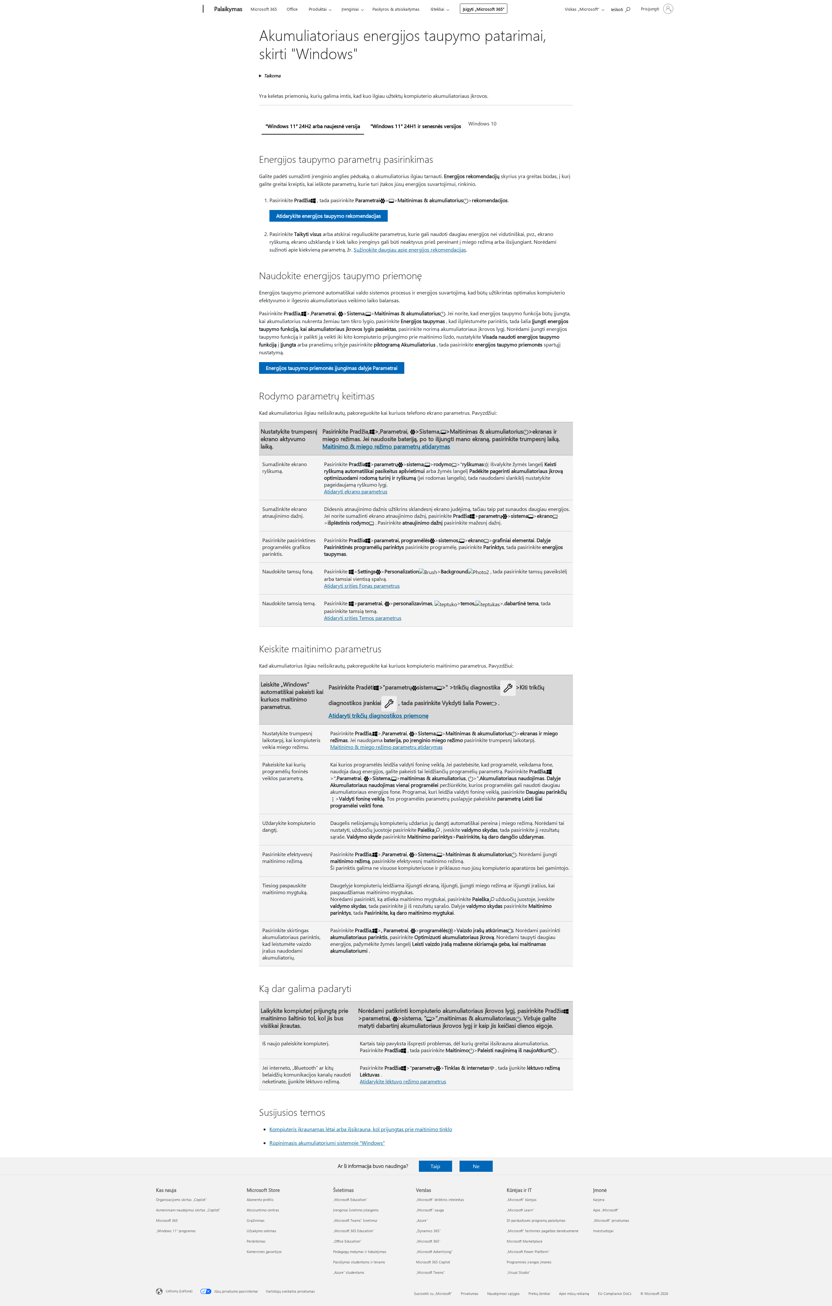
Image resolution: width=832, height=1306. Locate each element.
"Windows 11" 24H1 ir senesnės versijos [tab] (415, 126)
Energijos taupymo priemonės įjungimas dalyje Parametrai (331, 367)
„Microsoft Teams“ (430, 1272)
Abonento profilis (260, 1199)
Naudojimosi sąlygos (503, 1293)
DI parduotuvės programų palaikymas (536, 1220)
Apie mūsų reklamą (574, 1293)
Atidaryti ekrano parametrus (355, 491)
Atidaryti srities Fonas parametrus (362, 585)
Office (292, 9)
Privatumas (469, 1293)
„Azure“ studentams (348, 1272)
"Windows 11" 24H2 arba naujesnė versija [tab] (313, 126)
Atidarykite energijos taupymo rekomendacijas (328, 215)
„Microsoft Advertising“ (434, 1251)
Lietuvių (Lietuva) (179, 1290)
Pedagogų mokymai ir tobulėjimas (359, 1251)
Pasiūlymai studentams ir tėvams (359, 1262)
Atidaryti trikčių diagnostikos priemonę (378, 715)
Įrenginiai (350, 9)
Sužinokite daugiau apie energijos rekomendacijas (410, 249)
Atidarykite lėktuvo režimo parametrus (403, 1081)
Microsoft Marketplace (524, 1241)
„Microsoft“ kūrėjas (522, 1199)
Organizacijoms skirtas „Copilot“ (181, 1199)
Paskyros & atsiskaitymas (396, 9)
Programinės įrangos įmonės (529, 1262)
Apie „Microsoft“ (606, 1210)
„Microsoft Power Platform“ (528, 1251)
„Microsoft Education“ (350, 1199)
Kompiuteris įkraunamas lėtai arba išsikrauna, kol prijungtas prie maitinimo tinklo (360, 1129)
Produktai (318, 9)
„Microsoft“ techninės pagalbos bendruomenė (542, 1230)
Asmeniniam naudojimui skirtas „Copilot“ (188, 1210)
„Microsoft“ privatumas (611, 1220)
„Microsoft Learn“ (520, 1210)
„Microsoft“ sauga (430, 1210)
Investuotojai (603, 1230)
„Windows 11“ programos (176, 1230)
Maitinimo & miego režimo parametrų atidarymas (386, 446)
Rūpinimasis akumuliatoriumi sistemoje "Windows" (327, 1142)
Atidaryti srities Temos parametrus (362, 617)
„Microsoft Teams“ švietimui (355, 1220)
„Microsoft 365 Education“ (353, 1230)
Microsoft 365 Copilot (433, 1262)
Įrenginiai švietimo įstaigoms (356, 1210)
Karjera (598, 1199)
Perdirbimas (256, 1241)
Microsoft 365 (264, 9)
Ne (476, 1166)
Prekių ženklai (539, 1293)
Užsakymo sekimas (261, 1230)
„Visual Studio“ (518, 1272)
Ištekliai (437, 9)
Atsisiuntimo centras (263, 1210)
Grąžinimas (256, 1220)
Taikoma (272, 75)
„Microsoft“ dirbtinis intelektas (440, 1199)
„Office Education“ (347, 1241)
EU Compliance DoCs (614, 1293)
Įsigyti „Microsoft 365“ (483, 9)
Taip (435, 1166)
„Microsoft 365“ (428, 1241)
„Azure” (422, 1220)
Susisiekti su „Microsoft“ (433, 1293)
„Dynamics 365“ (428, 1230)
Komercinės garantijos (264, 1251)
